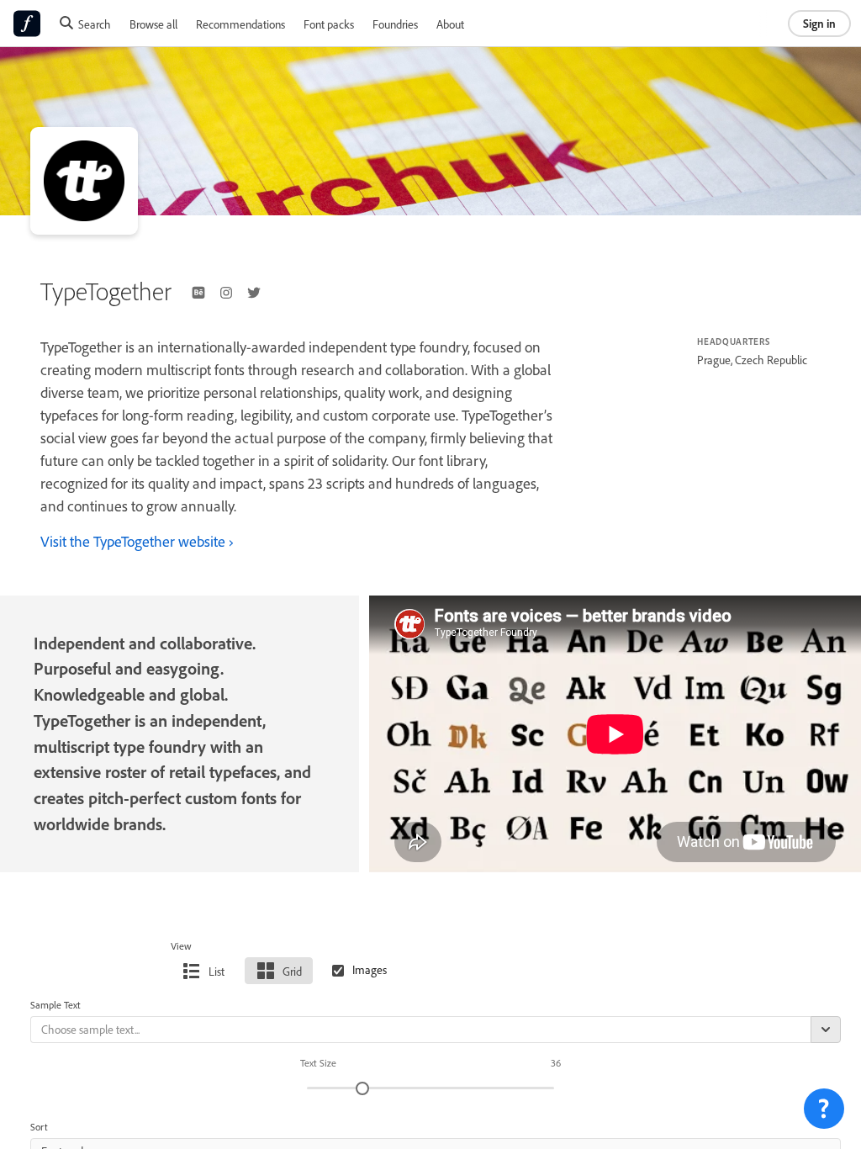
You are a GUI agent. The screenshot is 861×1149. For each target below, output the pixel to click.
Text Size (318, 1062)
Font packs (329, 24)
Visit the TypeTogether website (132, 541)
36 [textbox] (556, 1062)
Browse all (153, 24)
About (450, 24)
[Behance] (198, 292)
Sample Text (55, 1004)
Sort (39, 1126)
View (181, 946)
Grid (292, 971)
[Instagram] (226, 292)
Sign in (819, 23)
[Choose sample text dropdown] (826, 1029)
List (216, 971)
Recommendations (240, 24)
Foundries (395, 24)
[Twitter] (253, 292)
